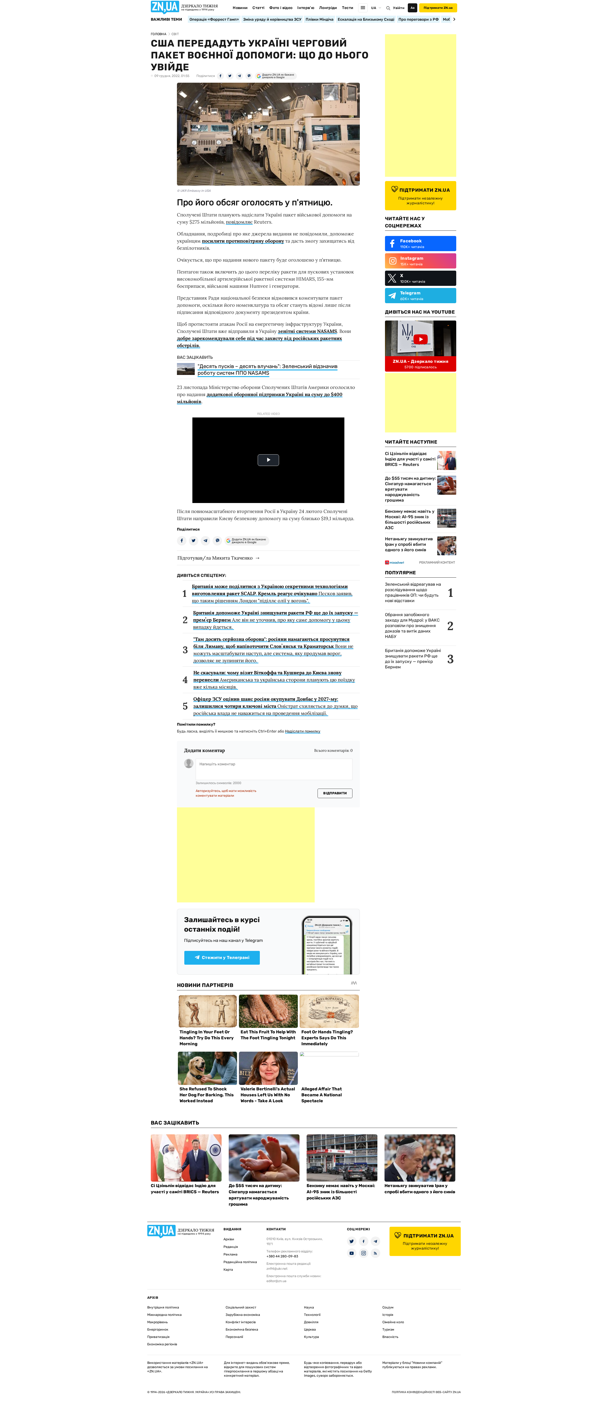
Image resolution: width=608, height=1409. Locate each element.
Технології (312, 1315)
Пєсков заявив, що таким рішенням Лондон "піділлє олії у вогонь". (272, 593)
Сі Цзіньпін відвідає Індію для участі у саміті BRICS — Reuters (410, 459)
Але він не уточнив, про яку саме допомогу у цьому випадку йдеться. (275, 620)
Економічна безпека (242, 1330)
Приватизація (158, 1337)
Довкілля (311, 1322)
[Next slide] (453, 19)
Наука (309, 1307)
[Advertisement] (246, 854)
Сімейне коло (393, 1322)
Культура (311, 1337)
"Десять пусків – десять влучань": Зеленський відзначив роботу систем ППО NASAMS (267, 369)
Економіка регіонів (162, 1344)
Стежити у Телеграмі (225, 957)
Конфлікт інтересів (241, 1322)
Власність (390, 1337)
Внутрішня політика (163, 1307)
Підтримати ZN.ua (438, 8)
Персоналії (234, 1337)
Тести (347, 7)
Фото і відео (280, 7)
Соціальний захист (241, 1307)
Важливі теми (166, 19)
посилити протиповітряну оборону (243, 241)
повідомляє (239, 222)
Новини (240, 7)
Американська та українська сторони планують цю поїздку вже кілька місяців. (274, 680)
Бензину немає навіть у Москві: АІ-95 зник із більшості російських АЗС (409, 519)
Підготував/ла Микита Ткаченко (215, 558)
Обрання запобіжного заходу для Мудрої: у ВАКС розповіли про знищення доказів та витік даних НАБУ (412, 625)
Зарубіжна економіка (243, 1315)
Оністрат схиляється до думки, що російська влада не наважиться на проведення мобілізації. (275, 706)
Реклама (230, 1254)
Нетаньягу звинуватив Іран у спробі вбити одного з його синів (409, 544)
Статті (258, 7)
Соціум (388, 1307)
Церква (310, 1330)
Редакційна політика (240, 1262)
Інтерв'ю (305, 7)
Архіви (228, 1239)
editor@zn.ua (276, 1281)
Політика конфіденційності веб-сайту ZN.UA (426, 1392)
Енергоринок (157, 1330)
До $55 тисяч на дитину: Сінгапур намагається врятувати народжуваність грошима (410, 489)
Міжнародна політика (164, 1315)
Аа (413, 8)
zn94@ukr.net (276, 1269)
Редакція (230, 1247)
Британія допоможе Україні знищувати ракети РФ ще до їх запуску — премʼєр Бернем (413, 659)
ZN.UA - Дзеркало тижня (420, 361)
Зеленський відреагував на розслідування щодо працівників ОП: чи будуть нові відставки (413, 592)
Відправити (335, 793)
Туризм (388, 1330)
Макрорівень (157, 1322)
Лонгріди (328, 7)
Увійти (398, 8)
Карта (228, 1270)
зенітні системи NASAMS (307, 331)
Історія (387, 1315)
